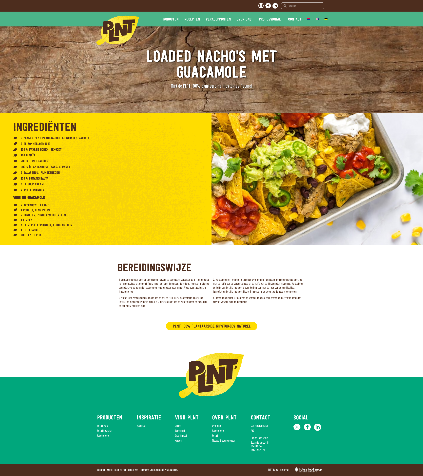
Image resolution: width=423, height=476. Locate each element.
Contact (294, 19)
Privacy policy (171, 470)
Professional (270, 19)
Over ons (244, 19)
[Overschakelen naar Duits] (326, 19)
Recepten (192, 19)
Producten (170, 19)
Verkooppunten (218, 19)
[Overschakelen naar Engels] (317, 19)
